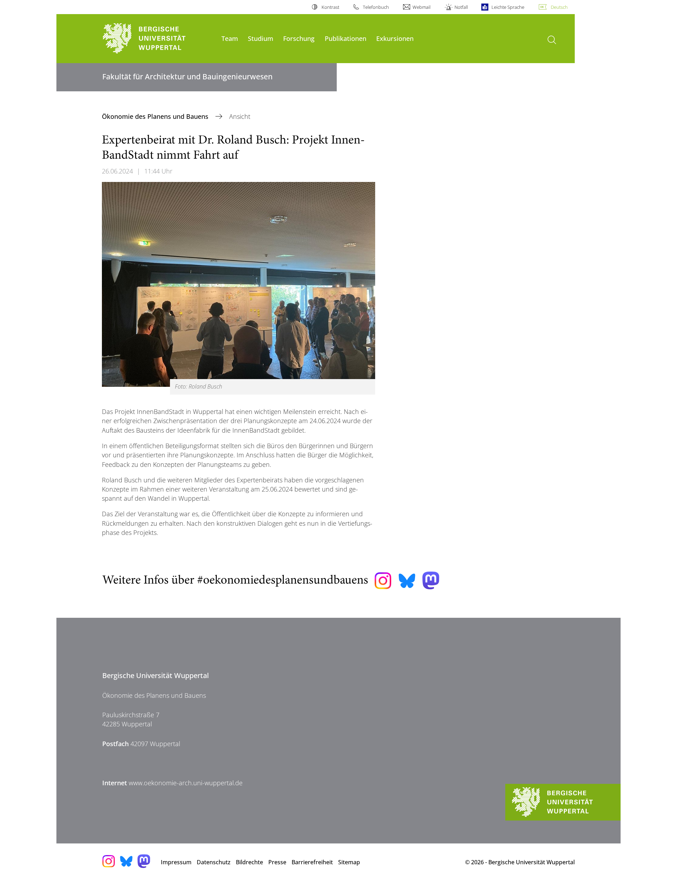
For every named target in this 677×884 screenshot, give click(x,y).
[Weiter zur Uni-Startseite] (158, 38)
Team (229, 38)
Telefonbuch (376, 7)
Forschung (299, 38)
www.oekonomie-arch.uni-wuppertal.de (186, 783)
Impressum (176, 862)
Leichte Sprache (508, 7)
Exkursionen (395, 38)
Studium (260, 38)
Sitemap (349, 862)
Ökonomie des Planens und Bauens (156, 116)
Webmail (422, 7)
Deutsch (559, 7)
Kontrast (330, 7)
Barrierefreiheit (312, 862)
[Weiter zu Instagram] (382, 580)
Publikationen (345, 38)
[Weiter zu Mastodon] (430, 581)
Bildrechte (249, 862)
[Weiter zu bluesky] (406, 580)
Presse (277, 862)
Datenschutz (214, 862)
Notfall (461, 7)
